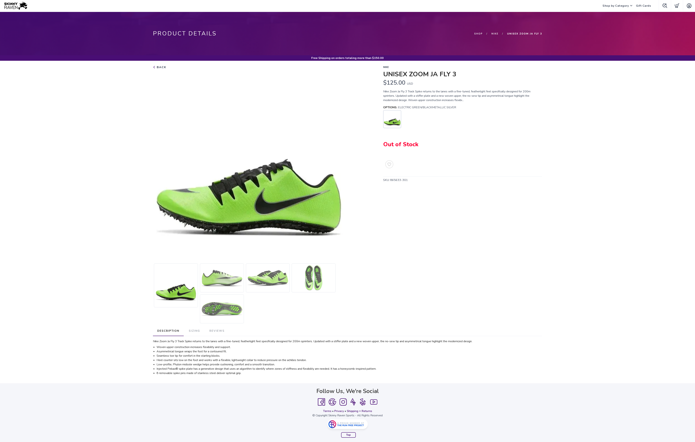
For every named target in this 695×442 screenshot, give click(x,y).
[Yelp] (362, 402)
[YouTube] (373, 402)
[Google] (332, 402)
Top (348, 435)
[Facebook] (321, 402)
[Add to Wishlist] (389, 164)
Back (161, 67)
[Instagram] (343, 402)
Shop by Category (616, 6)
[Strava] (353, 402)
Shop (478, 33)
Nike (494, 33)
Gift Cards (643, 6)
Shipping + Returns (359, 411)
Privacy (339, 411)
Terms (327, 411)
